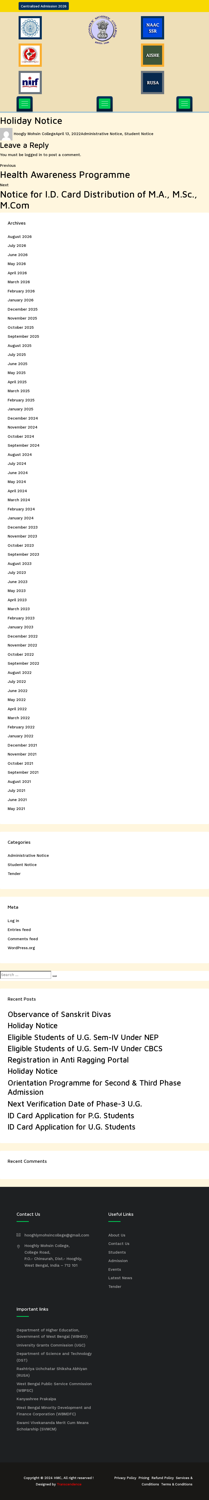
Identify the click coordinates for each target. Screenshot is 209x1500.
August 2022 (20, 672)
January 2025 (20, 409)
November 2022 (22, 645)
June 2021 (17, 799)
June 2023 (18, 581)
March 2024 (19, 500)
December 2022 (23, 636)
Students (117, 1252)
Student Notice (138, 134)
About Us (116, 1235)
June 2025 (17, 364)
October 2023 (21, 545)
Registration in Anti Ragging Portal (68, 1059)
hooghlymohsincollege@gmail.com (56, 1235)
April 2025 (17, 382)
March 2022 (19, 718)
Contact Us (118, 1243)
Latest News (120, 1278)
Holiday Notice (33, 1025)
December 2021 (22, 745)
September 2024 (24, 445)
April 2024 (17, 491)
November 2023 (22, 536)
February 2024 (21, 509)
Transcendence (69, 1484)
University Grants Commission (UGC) (51, 1345)
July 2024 (17, 463)
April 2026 (17, 273)
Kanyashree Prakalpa (36, 1399)
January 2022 (20, 736)
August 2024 (20, 454)
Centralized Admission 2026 (44, 6)
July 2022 (17, 681)
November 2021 (22, 754)
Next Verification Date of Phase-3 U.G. (75, 1103)
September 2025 (23, 336)
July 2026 (17, 245)
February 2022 (21, 727)
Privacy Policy (125, 1478)
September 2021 (23, 772)
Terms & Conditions (176, 1484)
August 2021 (19, 781)
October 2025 (21, 327)
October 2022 (21, 654)
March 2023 (19, 609)
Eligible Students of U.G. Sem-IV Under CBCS (85, 1048)
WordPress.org (21, 948)
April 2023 (17, 600)
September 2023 (23, 554)
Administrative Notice (101, 134)
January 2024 (21, 518)
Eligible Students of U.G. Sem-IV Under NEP (83, 1037)
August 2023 (20, 563)
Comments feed (23, 939)
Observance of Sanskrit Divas (59, 1014)
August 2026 (20, 236)
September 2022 (23, 663)
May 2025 (16, 372)
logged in (33, 154)
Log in (13, 920)
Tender (14, 873)
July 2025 (17, 354)
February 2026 (21, 291)
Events (114, 1269)
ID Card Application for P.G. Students (71, 1115)
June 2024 (18, 472)
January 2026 (20, 300)
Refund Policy (162, 1478)
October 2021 (20, 763)
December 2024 (23, 418)
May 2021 (16, 808)
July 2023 (17, 572)
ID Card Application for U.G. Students (72, 1126)
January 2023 (20, 627)
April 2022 (17, 709)
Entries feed (19, 929)
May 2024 (17, 481)
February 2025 (21, 400)
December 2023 (23, 527)
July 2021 (16, 790)
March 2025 (19, 391)
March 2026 (19, 282)
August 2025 (19, 345)
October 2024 (21, 436)
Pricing (143, 1478)
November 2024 (22, 427)
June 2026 (18, 255)
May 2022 (17, 699)
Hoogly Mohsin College (35, 134)
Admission (118, 1260)
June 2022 (18, 690)
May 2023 (17, 590)
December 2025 (22, 309)
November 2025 (22, 318)
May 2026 (17, 263)
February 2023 (21, 618)
